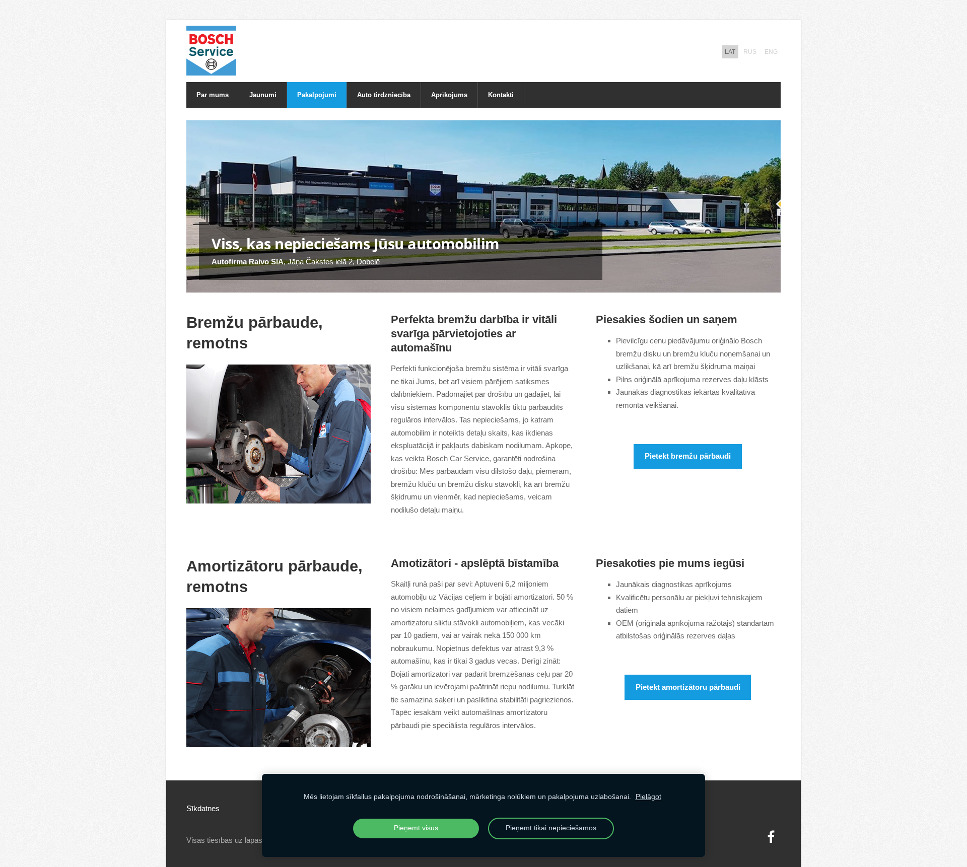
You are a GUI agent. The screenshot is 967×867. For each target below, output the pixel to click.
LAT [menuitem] (730, 51)
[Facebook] (771, 836)
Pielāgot (648, 797)
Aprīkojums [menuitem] (449, 95)
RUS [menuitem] (749, 51)
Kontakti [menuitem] (501, 95)
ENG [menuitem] (771, 51)
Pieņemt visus (416, 828)
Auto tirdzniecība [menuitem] (383, 95)
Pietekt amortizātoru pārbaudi (688, 687)
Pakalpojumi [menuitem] (316, 95)
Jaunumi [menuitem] (263, 95)
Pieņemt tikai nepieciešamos (551, 828)
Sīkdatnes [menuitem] (203, 808)
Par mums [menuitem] (212, 95)
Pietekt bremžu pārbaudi (688, 456)
